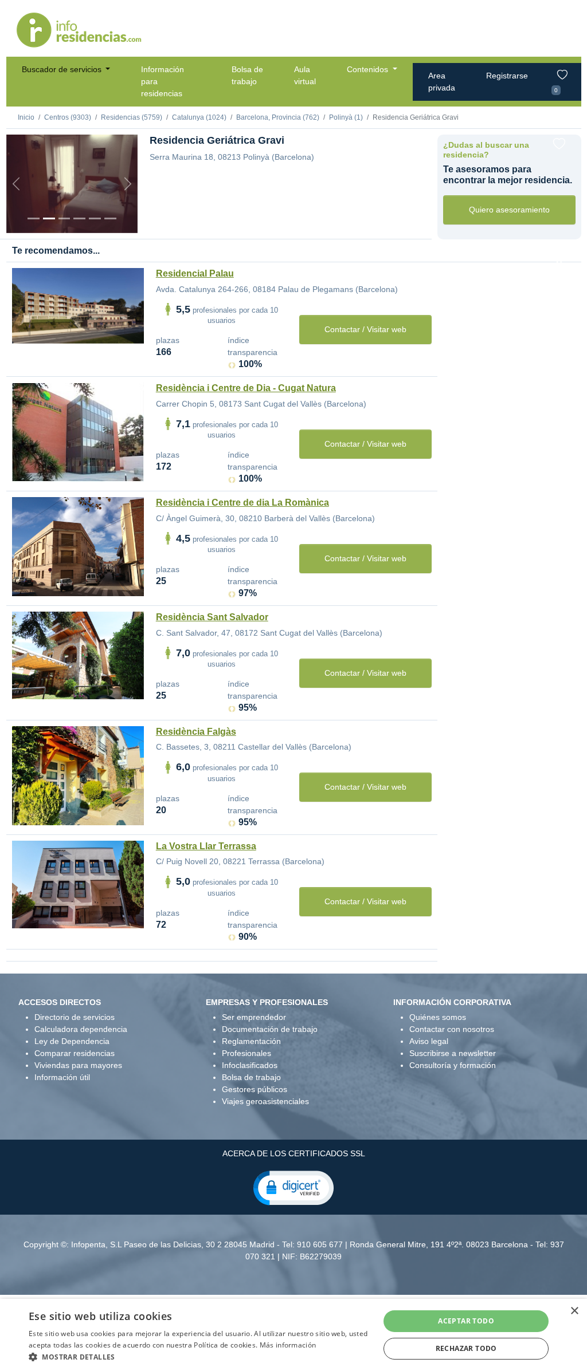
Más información (288, 1345)
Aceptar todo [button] (466, 1321)
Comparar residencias (74, 1053)
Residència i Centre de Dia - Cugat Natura (246, 388)
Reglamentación (251, 1041)
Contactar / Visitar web (365, 329)
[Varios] (95, 218)
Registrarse (507, 75)
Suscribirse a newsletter (452, 1053)
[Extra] (110, 218)
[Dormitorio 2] (64, 218)
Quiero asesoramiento (509, 209)
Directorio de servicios (74, 1017)
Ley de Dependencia (71, 1041)
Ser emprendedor (254, 1017)
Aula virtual (305, 75)
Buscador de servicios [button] (63, 69)
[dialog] (293, 1335)
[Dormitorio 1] (49, 218)
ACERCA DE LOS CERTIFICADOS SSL (293, 1153)
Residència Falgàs (196, 731)
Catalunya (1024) (199, 117)
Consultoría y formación (452, 1065)
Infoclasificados (249, 1065)
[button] (293, 1187)
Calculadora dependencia (80, 1029)
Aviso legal (428, 1041)
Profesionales (246, 1053)
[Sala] (79, 218)
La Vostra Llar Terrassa (206, 846)
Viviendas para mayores (78, 1065)
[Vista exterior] (34, 218)
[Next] (128, 184)
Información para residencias (162, 81)
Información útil (62, 1077)
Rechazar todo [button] (466, 1348)
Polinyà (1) (346, 117)
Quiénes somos (437, 1017)
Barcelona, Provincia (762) (277, 117)
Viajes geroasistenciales (265, 1101)
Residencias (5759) (131, 117)
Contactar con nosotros (451, 1029)
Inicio (26, 117)
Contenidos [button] (368, 69)
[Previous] (16, 184)
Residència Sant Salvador (212, 617)
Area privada (441, 81)
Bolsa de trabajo (247, 75)
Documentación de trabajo (270, 1029)
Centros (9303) (67, 117)
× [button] (574, 1311)
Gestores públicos (254, 1089)
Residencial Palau (195, 273)
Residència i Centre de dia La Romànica (242, 502)
